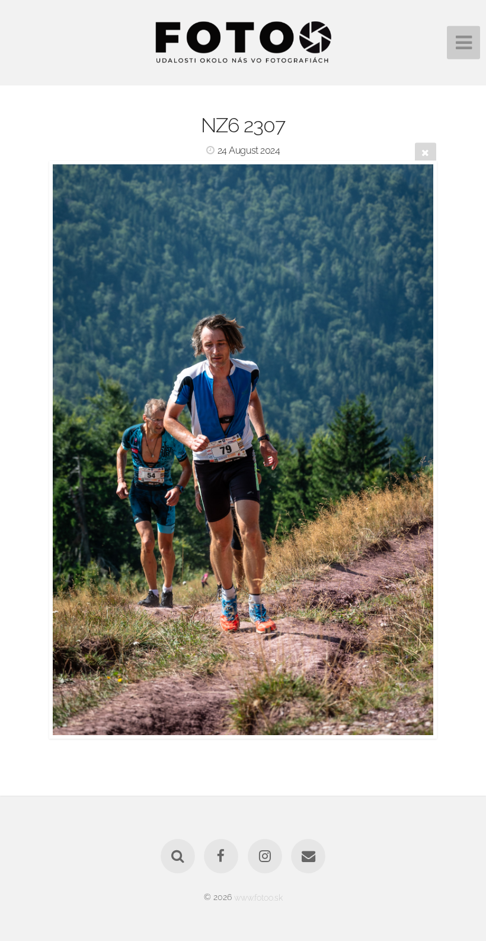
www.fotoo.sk (258, 897)
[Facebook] (221, 856)
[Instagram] (265, 856)
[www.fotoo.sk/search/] (178, 856)
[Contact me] (308, 856)
